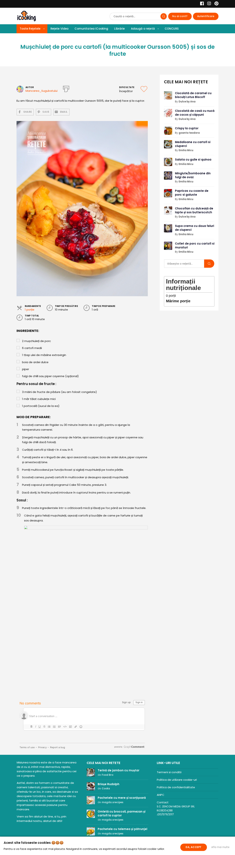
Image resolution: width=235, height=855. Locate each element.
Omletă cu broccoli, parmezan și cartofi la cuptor (121, 813)
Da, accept (193, 847)
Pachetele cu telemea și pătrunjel (122, 829)
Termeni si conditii (169, 772)
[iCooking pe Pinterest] (215, 4)
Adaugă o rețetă (143, 29)
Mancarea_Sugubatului (41, 91)
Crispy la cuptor (186, 128)
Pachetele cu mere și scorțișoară (122, 798)
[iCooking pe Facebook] (201, 4)
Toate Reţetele (30, 29)
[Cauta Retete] (163, 16)
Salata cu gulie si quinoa (193, 159)
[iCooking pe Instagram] (208, 4)
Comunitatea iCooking (91, 29)
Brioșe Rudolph (108, 784)
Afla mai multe (220, 847)
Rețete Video (59, 29)
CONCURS (172, 29)
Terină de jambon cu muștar (118, 770)
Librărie (119, 29)
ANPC (160, 795)
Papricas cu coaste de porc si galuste (191, 193)
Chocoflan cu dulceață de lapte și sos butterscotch (194, 210)
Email (64, 112)
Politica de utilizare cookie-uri (177, 780)
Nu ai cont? (179, 16)
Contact (163, 802)
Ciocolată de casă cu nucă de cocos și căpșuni (194, 113)
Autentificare (205, 16)
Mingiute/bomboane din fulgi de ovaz (193, 175)
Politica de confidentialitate (176, 787)
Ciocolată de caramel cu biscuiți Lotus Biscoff (193, 95)
